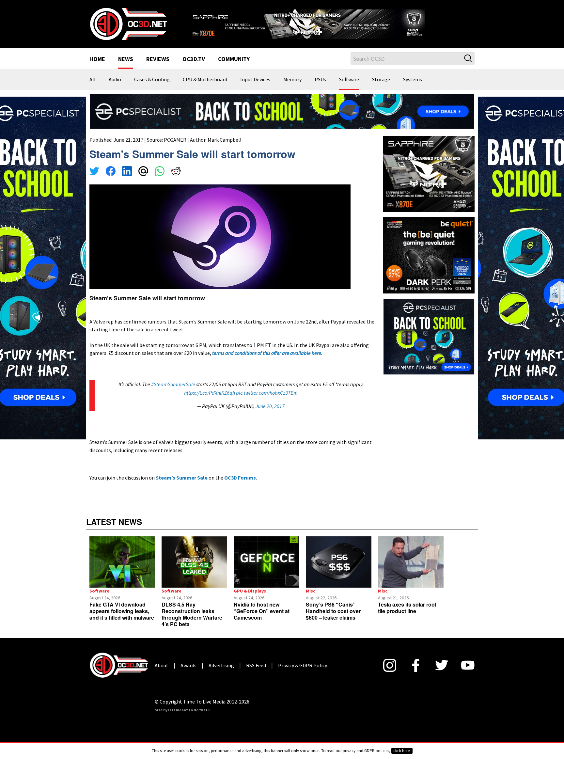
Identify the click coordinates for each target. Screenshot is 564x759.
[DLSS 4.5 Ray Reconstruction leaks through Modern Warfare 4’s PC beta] (194, 562)
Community (234, 59)
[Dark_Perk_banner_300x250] (429, 254)
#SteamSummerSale (173, 384)
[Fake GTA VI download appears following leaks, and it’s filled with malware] (122, 562)
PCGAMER (175, 139)
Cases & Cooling (152, 80)
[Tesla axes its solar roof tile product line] (411, 562)
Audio (115, 80)
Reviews (157, 59)
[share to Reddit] (176, 172)
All (92, 80)
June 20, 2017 (270, 406)
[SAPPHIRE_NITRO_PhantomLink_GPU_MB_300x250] (429, 173)
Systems (412, 80)
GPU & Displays (250, 591)
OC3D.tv (193, 59)
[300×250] (429, 336)
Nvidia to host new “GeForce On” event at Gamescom (262, 611)
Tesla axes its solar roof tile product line (407, 608)
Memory (292, 80)
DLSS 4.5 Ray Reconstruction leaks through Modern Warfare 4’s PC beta (192, 614)
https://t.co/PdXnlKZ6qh (209, 392)
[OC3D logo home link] (128, 23)
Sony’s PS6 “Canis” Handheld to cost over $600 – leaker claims (333, 611)
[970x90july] (282, 110)
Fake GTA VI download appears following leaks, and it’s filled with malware (121, 611)
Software (349, 80)
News (125, 59)
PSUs (320, 80)
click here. (402, 750)
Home (97, 59)
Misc (310, 591)
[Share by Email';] (143, 172)
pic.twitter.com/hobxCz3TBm (267, 392)
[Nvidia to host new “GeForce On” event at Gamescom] (266, 562)
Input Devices (255, 80)
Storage (381, 80)
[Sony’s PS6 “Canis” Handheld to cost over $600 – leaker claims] (338, 562)
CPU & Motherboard (205, 80)
